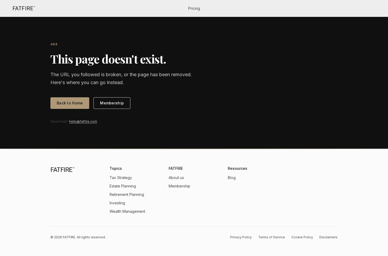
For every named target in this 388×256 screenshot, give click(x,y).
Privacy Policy (241, 237)
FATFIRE (23, 8)
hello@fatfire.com (83, 121)
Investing (117, 203)
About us (176, 177)
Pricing (194, 8)
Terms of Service (271, 237)
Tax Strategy (121, 177)
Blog (232, 177)
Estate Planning (123, 186)
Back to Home (70, 103)
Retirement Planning (127, 194)
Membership (112, 103)
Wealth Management (127, 211)
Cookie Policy (302, 237)
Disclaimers (328, 237)
